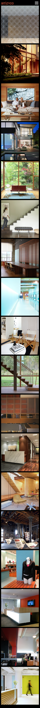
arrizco (7, 2)
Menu (36, 3)
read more (20, 24)
